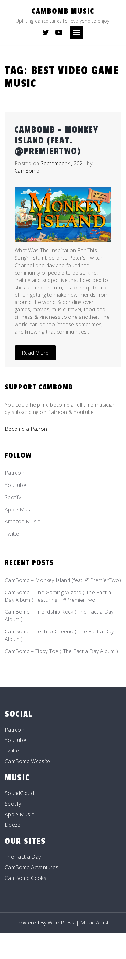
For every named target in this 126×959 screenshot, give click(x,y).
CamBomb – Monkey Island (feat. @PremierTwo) (56, 140)
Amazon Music (22, 521)
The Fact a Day (23, 856)
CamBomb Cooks (25, 878)
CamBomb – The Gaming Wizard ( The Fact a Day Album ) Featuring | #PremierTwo (58, 596)
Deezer (14, 824)
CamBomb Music (63, 11)
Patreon (14, 472)
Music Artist (94, 922)
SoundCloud (19, 793)
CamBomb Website (27, 761)
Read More (35, 352)
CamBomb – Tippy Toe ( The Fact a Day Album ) (61, 651)
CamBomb (27, 170)
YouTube (15, 485)
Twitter (13, 533)
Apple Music (19, 509)
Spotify (13, 497)
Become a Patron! (26, 428)
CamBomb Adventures (31, 867)
